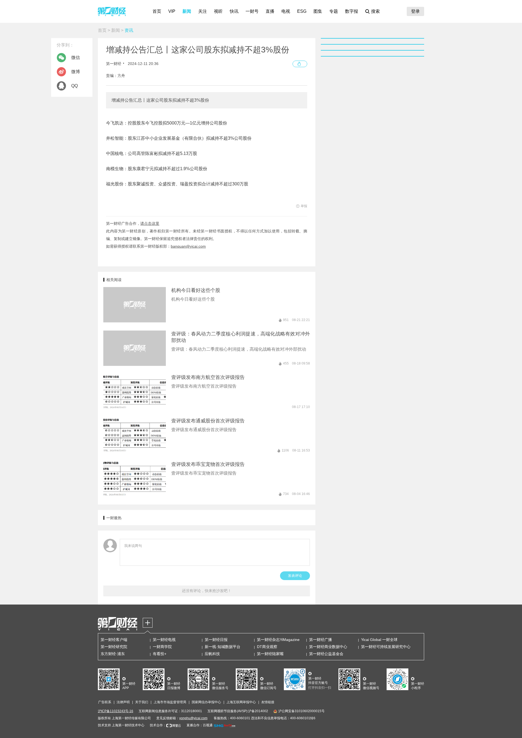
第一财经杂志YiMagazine (278, 639)
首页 (157, 11)
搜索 (375, 11)
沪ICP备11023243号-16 (115, 711)
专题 (333, 11)
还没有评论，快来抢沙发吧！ (206, 590)
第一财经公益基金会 (326, 654)
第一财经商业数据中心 (328, 646)
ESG (301, 11)
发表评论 (295, 576)
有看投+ (159, 654)
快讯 (234, 11)
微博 (75, 71)
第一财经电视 (164, 639)
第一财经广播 (320, 639)
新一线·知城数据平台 (222, 646)
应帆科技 (212, 654)
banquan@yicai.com (188, 246)
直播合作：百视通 (200, 725)
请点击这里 (149, 223)
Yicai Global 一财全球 (379, 639)
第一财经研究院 (114, 646)
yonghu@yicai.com (193, 718)
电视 (285, 11)
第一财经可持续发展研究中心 (386, 646)
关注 (202, 11)
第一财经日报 (216, 639)
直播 (270, 11)
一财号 (252, 11)
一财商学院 (162, 646)
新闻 (186, 11)
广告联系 (104, 702)
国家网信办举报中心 (206, 702)
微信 (75, 57)
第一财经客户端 (114, 639)
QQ (74, 85)
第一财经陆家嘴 (270, 654)
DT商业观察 (267, 646)
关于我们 (141, 702)
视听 (218, 11)
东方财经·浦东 (113, 654)
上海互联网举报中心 (241, 702)
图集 (317, 11)
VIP (171, 11)
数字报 (351, 11)
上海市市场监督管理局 (170, 702)
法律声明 (123, 702)
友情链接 (267, 702)
